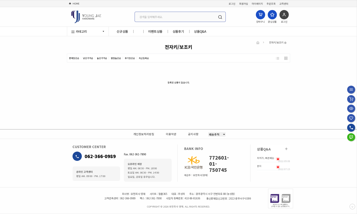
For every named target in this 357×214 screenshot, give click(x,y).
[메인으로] (258, 42)
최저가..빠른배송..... (266, 158)
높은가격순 (102, 58)
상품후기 (178, 31)
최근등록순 (144, 58)
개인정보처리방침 (143, 134)
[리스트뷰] (277, 58)
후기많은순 (130, 58)
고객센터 (283, 3)
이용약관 (171, 134)
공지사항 (193, 134)
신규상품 (122, 31)
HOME (75, 3)
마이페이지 (257, 3)
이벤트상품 (155, 31)
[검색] (220, 17)
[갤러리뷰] (286, 58)
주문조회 (271, 3)
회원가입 (243, 3)
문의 (259, 166)
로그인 (232, 3)
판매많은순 (74, 58)
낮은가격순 (88, 58)
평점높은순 (116, 58)
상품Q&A (200, 31)
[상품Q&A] (286, 149)
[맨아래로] (352, 206)
